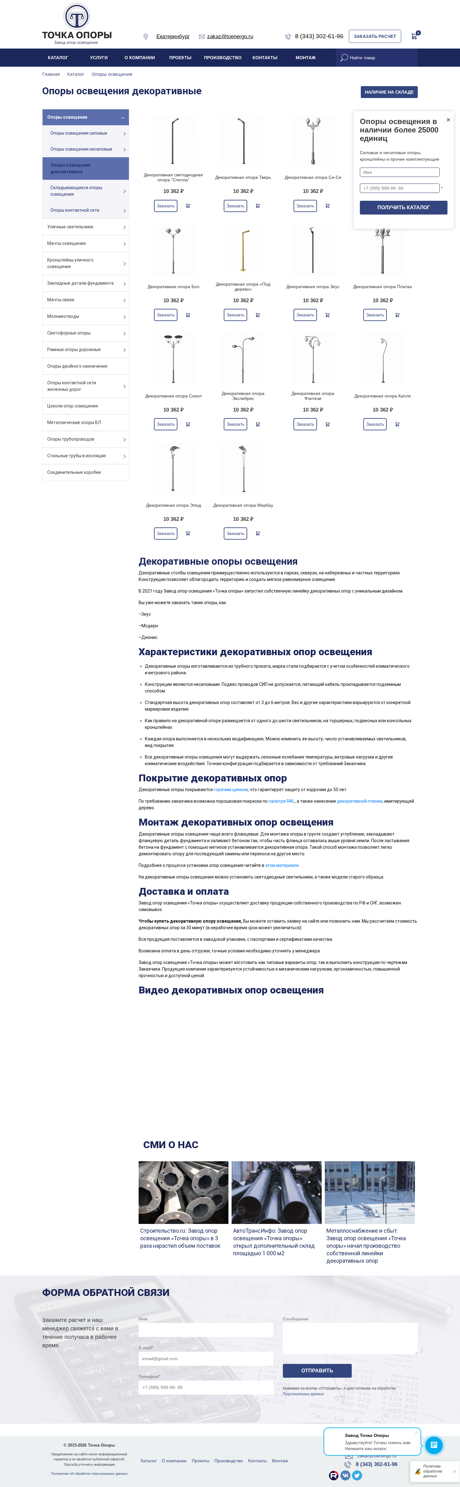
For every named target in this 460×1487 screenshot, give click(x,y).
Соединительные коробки (74, 472)
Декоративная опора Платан (382, 286)
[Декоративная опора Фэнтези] (313, 359)
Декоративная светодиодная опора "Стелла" (173, 177)
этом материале (282, 865)
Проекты (180, 57)
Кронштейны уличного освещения (70, 263)
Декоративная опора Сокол (173, 395)
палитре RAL (281, 801)
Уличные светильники (70, 226)
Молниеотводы (63, 316)
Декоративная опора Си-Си (313, 177)
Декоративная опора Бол (173, 286)
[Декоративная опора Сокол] (173, 359)
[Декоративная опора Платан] (383, 250)
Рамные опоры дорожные (74, 349)
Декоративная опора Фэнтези (313, 396)
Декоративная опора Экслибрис (243, 396)
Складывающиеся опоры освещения (76, 191)
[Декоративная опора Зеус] (313, 250)
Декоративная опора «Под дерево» (243, 287)
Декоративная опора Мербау (243, 505)
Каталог (58, 57)
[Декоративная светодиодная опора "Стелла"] (173, 140)
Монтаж (306, 57)
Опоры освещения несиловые (81, 149)
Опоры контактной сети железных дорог (71, 386)
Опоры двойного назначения (77, 366)
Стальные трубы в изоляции (76, 455)
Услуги (99, 57)
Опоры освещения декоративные (70, 168)
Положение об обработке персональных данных (89, 1473)
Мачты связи (60, 299)
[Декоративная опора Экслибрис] (243, 359)
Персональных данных (303, 1394)
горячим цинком (231, 789)
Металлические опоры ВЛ (74, 422)
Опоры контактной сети (74, 210)
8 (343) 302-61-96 (376, 1464)
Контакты (265, 57)
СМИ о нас (170, 1145)
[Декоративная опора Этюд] (173, 468)
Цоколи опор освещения (72, 405)
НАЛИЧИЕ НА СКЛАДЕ (389, 92)
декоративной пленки (359, 801)
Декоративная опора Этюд (173, 505)
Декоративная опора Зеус (313, 286)
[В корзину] (188, 206)
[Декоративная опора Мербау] (243, 468)
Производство (223, 57)
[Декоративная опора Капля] (383, 359)
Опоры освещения (67, 117)
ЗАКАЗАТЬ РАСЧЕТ (375, 36)
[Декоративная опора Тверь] (243, 140)
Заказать (166, 205)
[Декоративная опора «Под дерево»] (243, 250)
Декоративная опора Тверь (243, 177)
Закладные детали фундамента (80, 283)
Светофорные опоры (68, 332)
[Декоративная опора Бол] (173, 250)
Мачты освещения (66, 243)
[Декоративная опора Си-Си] (313, 140)
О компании (140, 57)
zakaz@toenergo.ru (376, 1455)
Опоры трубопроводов (70, 439)
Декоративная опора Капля (383, 395)
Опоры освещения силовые (78, 133)
